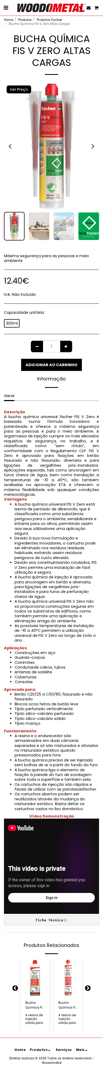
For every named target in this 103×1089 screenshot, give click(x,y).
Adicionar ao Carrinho (36, 990)
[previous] (11, 146)
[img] (35, 977)
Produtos (25, 20)
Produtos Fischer (49, 20)
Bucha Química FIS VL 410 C (34, 1005)
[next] (92, 146)
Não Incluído (24, 294)
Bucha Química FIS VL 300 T (67, 1005)
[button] (5, 7)
